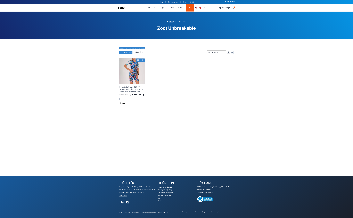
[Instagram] (127, 202)
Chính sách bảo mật (187, 212)
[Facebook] (122, 202)
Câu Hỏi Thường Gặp (165, 195)
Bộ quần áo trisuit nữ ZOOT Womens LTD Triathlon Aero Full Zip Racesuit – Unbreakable (131, 89)
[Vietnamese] (201, 7)
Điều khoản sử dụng (200, 212)
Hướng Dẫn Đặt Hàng (165, 190)
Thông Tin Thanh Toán (165, 192)
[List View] (232, 52)
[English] (197, 7)
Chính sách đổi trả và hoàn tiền (223, 212)
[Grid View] (228, 52)
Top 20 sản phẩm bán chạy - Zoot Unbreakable (132, 48)
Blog (159, 198)
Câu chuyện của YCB (165, 187)
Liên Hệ (160, 201)
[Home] (167, 22)
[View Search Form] (205, 7)
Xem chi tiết (123, 196)
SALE (190, 8)
